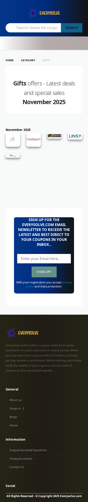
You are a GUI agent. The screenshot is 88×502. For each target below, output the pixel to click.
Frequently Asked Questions (28, 450)
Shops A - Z (16, 408)
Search (71, 28)
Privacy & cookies (20, 459)
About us (15, 400)
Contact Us (16, 467)
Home (13, 425)
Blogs (13, 417)
